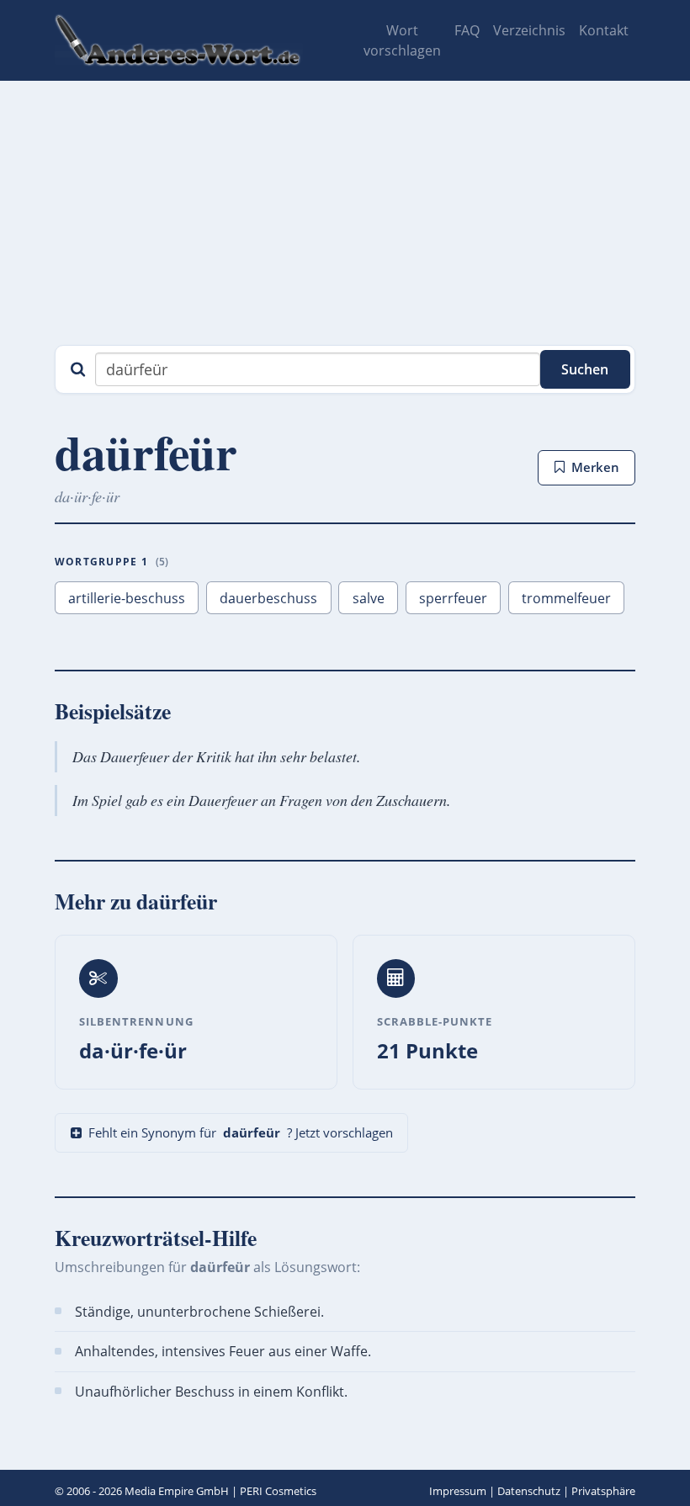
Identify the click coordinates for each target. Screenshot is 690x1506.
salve (369, 598)
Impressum (457, 1490)
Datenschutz (528, 1490)
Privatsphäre (603, 1490)
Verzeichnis (529, 30)
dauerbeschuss (268, 598)
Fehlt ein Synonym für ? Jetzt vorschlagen (240, 1132)
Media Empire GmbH (177, 1490)
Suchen (584, 369)
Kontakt (604, 30)
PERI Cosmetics (278, 1490)
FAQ (467, 30)
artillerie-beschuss (126, 598)
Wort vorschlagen (402, 40)
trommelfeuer (566, 598)
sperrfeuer (453, 598)
